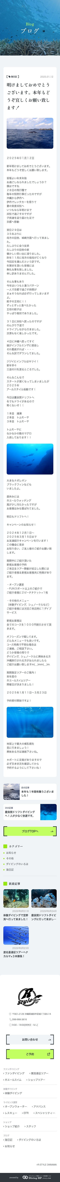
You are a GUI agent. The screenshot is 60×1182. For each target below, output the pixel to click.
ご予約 (30, 1054)
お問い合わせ (30, 1039)
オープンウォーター (16, 1106)
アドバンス (40, 1106)
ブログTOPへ (30, 831)
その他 (10, 858)
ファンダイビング (14, 1073)
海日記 (10, 869)
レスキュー (11, 1113)
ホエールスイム (13, 1080)
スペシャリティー (45, 1113)
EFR (26, 1113)
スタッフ (31, 1126)
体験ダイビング (13, 1093)
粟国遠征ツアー (39, 1073)
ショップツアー (36, 1080)
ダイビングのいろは (17, 864)
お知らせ (11, 853)
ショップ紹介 (12, 1126)
